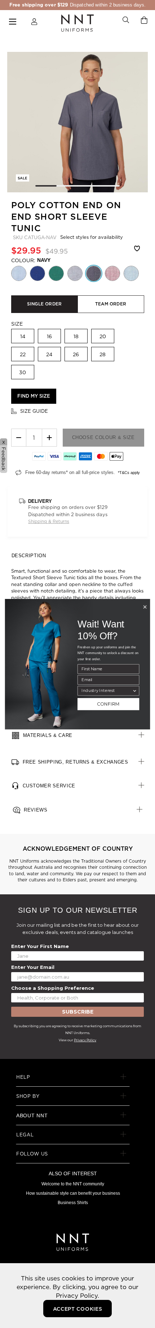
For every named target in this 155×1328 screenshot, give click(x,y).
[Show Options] (134, 691)
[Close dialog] (145, 607)
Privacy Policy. (77, 1295)
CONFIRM (108, 704)
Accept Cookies (77, 1309)
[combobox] (106, 691)
